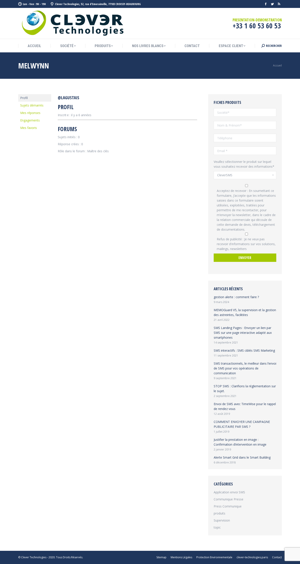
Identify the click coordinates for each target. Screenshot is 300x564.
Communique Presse (228, 499)
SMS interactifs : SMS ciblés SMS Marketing (244, 350)
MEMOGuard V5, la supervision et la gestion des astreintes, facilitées (245, 312)
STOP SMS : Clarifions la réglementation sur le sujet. (245, 388)
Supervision (222, 520)
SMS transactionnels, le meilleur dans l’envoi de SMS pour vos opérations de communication (245, 368)
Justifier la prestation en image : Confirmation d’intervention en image (240, 441)
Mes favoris (28, 128)
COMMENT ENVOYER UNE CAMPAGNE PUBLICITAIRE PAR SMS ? (242, 424)
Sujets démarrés (31, 105)
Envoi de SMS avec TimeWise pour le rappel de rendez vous (245, 406)
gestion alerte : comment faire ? (236, 297)
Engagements (30, 120)
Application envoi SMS (229, 492)
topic (217, 527)
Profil (24, 98)
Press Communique (228, 506)
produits (219, 513)
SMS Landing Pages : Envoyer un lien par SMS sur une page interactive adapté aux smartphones (243, 333)
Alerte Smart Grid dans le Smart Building (242, 457)
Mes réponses (30, 113)
